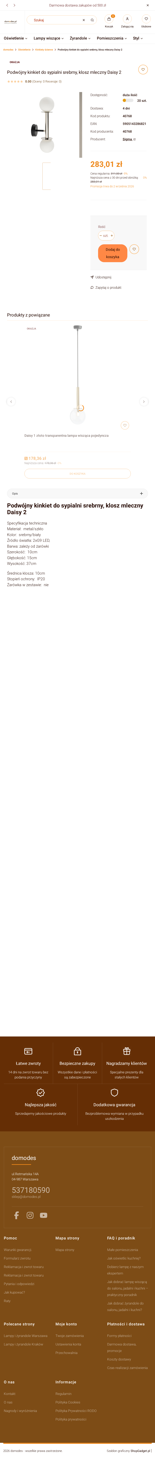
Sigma (128, 139)
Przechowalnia (67, 1353)
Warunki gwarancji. (18, 1250)
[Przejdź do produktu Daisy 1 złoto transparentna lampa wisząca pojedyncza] (77, 377)
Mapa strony (65, 1250)
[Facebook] (16, 1215)
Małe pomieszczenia (122, 1250)
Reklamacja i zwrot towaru (24, 1267)
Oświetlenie (24, 49)
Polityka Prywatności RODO (76, 1411)
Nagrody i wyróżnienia (20, 1411)
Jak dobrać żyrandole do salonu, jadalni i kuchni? (125, 1306)
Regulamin (63, 1394)
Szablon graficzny (128, 1451)
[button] (148, 5)
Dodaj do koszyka (113, 253)
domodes (8, 49)
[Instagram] (30, 1215)
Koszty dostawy (119, 1359)
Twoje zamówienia (70, 1336)
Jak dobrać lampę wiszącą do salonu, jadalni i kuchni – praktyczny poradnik (127, 1288)
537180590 (31, 1190)
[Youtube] (43, 1215)
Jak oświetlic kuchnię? (124, 1258)
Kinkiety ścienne (44, 49)
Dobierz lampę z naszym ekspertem (125, 1270)
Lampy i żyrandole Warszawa (25, 1336)
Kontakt (9, 1394)
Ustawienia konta (68, 1344)
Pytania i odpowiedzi (19, 1284)
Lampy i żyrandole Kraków (23, 1344)
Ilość (102, 227)
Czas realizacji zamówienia (127, 1368)
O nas (8, 1402)
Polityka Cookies (68, 1402)
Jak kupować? (14, 1292)
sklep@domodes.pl (26, 1197)
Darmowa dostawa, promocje (121, 1347)
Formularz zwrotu (17, 1258)
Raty (7, 1301)
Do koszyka (77, 473)
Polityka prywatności (71, 1419)
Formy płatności (119, 1336)
